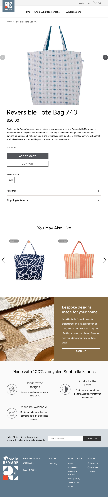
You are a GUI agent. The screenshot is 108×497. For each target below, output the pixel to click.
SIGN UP (92, 438)
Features (11, 190)
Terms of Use (73, 483)
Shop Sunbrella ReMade (47, 11)
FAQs (70, 464)
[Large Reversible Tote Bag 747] (78, 260)
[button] (105, 57)
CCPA (70, 487)
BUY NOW (27, 163)
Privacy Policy (74, 479)
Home (27, 11)
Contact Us (72, 468)
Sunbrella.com (73, 11)
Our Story (53, 464)
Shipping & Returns (17, 200)
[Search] (99, 3)
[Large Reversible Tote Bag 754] (29, 260)
